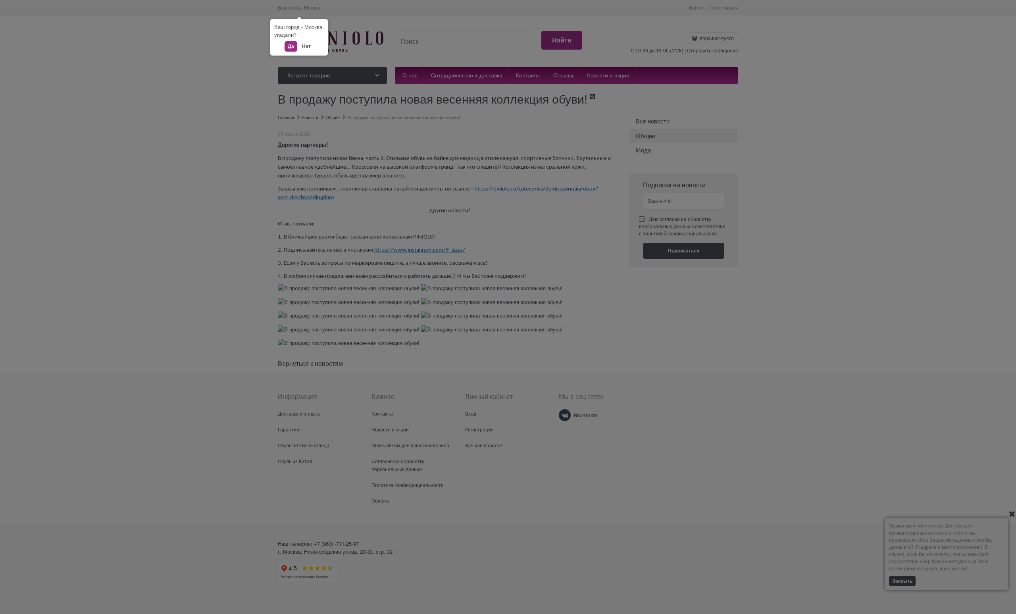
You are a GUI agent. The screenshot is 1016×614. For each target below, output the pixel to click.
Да (291, 46)
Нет (306, 46)
